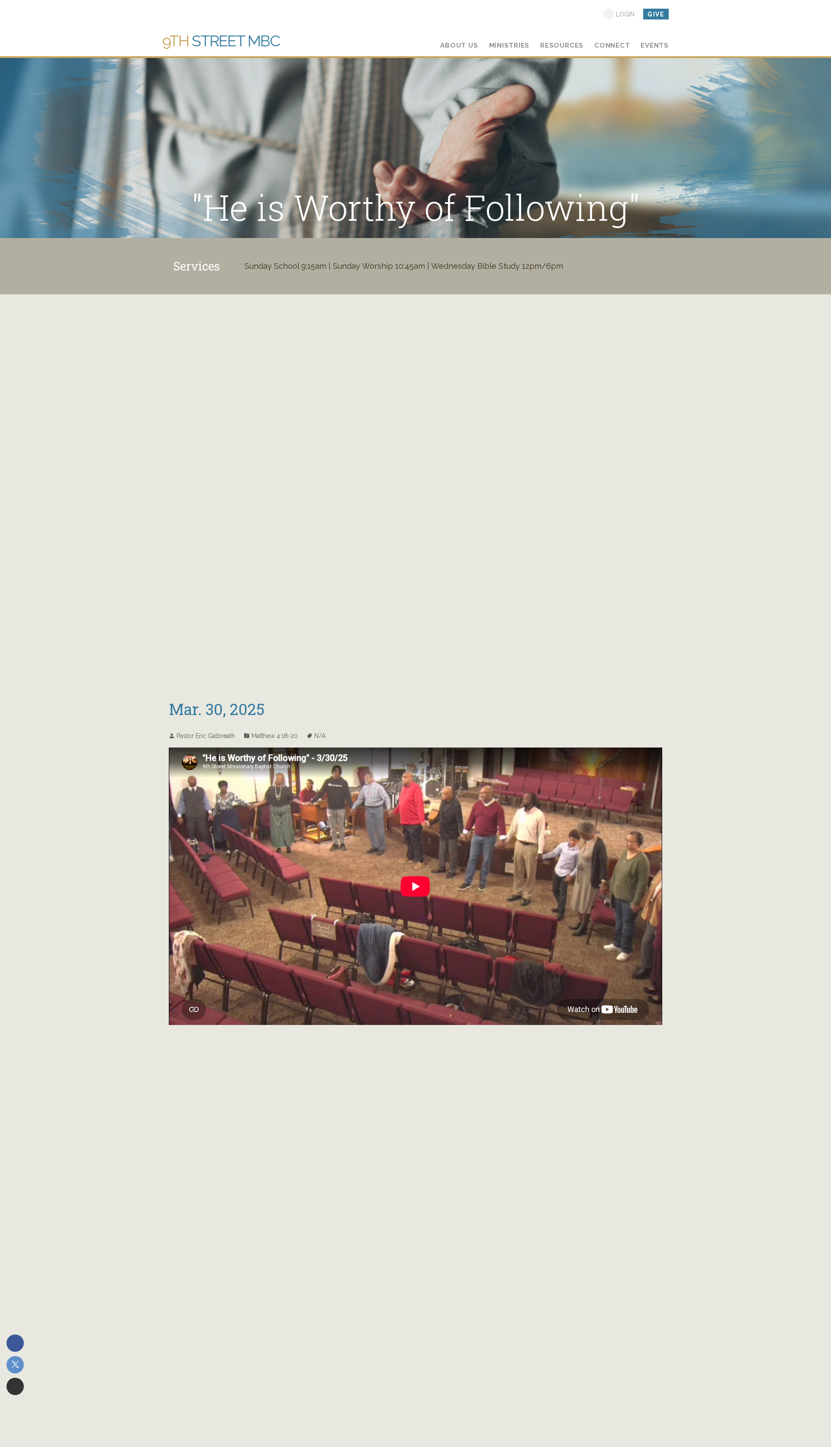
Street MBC (221, 41)
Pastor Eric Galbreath (206, 735)
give (655, 14)
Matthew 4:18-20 (274, 735)
